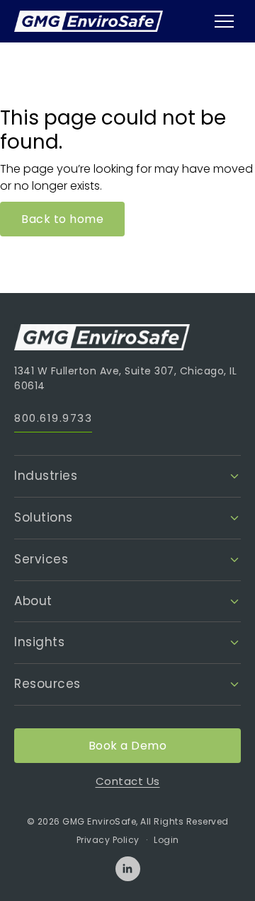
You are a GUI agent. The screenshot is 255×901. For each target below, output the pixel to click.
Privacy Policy (108, 840)
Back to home (62, 219)
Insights (39, 641)
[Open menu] (224, 21)
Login (166, 840)
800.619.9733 (53, 418)
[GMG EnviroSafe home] (88, 22)
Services (41, 559)
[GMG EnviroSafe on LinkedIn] (127, 868)
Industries (45, 475)
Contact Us (128, 781)
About (33, 600)
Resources (47, 683)
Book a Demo (128, 746)
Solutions (43, 517)
